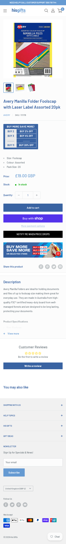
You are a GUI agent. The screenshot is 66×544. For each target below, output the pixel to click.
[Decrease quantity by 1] (18, 195)
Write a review (33, 365)
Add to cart (33, 207)
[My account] (53, 10)
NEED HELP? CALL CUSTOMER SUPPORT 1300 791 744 (33, 2)
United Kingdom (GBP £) (15, 488)
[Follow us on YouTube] (25, 504)
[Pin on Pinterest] (47, 266)
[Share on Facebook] (41, 266)
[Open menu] (5, 10)
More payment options (33, 226)
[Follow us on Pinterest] (18, 504)
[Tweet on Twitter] (53, 266)
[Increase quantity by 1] (36, 195)
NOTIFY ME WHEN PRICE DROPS (33, 234)
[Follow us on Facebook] (5, 504)
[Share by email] (60, 266)
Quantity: (8, 195)
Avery (6, 115)
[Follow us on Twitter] (12, 504)
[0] (60, 11)
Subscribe (14, 472)
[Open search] (46, 10)
